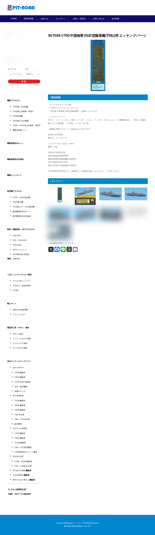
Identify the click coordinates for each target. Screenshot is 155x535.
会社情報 (115, 18)
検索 (24, 81)
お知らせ (44, 18)
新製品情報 (28, 18)
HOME (14, 18)
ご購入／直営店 (79, 18)
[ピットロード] (21, 9)
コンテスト (60, 18)
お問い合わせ (99, 18)
